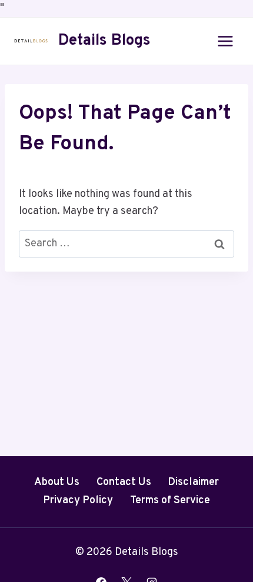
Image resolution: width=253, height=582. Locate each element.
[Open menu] (225, 41)
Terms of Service (170, 500)
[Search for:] (126, 243)
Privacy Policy (78, 500)
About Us (56, 482)
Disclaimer (193, 482)
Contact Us (123, 482)
